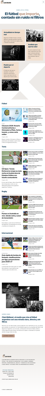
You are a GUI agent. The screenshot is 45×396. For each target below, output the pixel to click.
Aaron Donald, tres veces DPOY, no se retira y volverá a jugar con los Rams (35, 271)
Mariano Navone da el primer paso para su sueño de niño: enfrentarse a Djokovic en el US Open (35, 160)
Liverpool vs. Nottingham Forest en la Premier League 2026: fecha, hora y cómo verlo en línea (35, 139)
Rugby (3, 211)
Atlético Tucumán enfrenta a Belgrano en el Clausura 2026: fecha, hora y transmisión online (35, 110)
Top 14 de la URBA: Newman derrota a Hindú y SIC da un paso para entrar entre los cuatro (35, 206)
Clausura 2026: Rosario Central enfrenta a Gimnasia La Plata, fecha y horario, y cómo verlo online (12, 130)
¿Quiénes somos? (8, 335)
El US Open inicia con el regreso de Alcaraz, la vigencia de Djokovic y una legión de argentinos (35, 180)
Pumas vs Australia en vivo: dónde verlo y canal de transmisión (11, 216)
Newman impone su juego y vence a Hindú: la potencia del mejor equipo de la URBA (35, 220)
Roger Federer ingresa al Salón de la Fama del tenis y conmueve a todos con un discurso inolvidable (35, 173)
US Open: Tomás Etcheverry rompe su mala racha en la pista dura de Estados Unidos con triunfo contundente (12, 173)
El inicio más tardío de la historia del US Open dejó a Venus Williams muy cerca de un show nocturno (35, 248)
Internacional (5, 253)
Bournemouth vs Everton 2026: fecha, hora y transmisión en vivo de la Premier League (35, 125)
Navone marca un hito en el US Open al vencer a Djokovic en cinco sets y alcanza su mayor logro (35, 153)
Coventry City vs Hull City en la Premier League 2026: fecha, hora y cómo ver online (35, 132)
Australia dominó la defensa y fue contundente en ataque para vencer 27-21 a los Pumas (35, 213)
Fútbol (3, 123)
